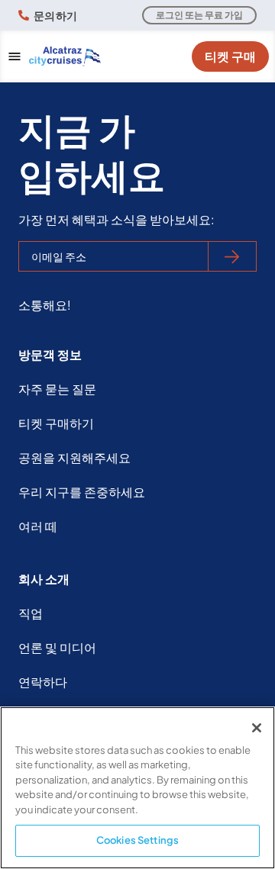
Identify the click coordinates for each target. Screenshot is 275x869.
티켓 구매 (230, 56)
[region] (137, 787)
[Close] (256, 728)
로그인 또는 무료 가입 (199, 15)
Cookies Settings (137, 840)
